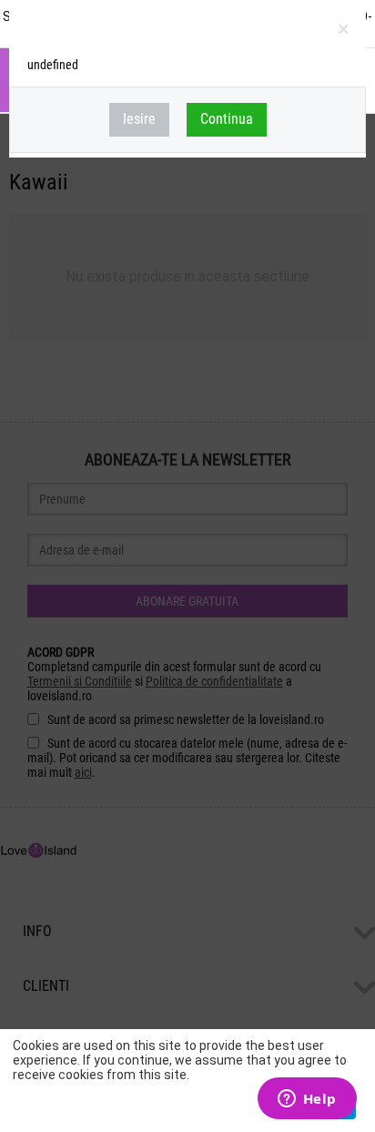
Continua (226, 118)
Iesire (139, 118)
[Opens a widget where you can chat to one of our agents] (307, 1100)
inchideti (344, 33)
